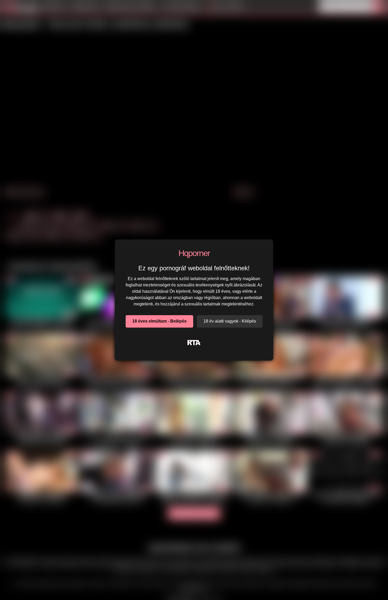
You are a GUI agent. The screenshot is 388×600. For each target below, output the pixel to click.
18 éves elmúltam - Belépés (159, 321)
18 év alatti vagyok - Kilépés (230, 321)
